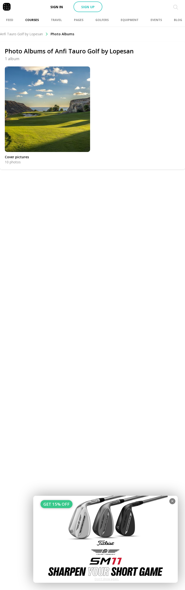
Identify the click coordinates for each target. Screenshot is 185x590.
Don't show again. (107, 579)
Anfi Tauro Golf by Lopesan (21, 34)
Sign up (88, 7)
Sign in (56, 7)
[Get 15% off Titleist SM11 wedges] (105, 539)
